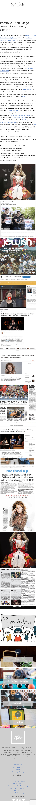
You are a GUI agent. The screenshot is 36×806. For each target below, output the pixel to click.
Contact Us (18, 767)
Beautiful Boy (27, 89)
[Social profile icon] (23, 800)
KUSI (23, 96)
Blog (18, 769)
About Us (18, 764)
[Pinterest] (17, 800)
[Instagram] (20, 800)
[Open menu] (18, 14)
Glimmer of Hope (12, 110)
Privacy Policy (18, 772)
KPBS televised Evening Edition (20, 115)
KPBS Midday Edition (19, 117)
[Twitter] (13, 800)
